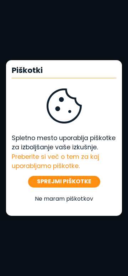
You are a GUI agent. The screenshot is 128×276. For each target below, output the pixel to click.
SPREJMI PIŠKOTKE (64, 181)
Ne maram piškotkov (64, 199)
